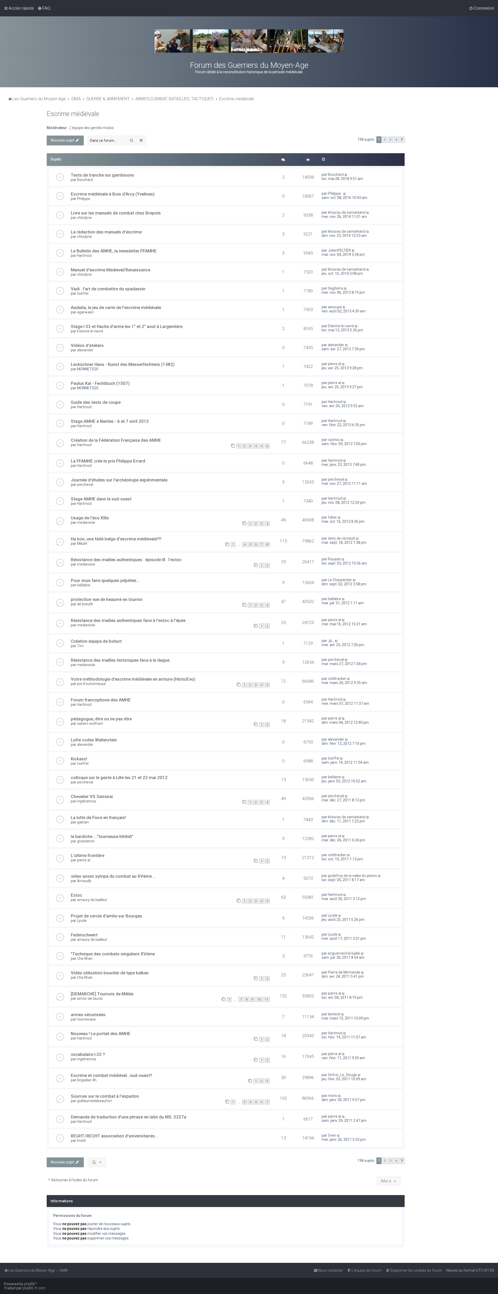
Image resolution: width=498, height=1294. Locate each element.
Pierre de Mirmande (344, 972)
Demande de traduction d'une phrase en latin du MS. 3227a (128, 1116)
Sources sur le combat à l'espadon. (105, 1096)
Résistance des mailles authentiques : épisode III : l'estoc (126, 559)
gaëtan (83, 822)
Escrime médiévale (73, 114)
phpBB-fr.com (34, 1288)
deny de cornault (341, 538)
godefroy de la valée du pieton (352, 876)
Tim (80, 646)
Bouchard (85, 180)
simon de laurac (90, 998)
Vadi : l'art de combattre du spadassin (108, 288)
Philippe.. (84, 199)
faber (332, 517)
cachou (334, 440)
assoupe (335, 307)
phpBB (29, 1284)
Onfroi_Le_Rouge (342, 1075)
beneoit (334, 1014)
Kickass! (79, 758)
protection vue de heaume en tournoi (106, 599)
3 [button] (390, 140)
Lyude (82, 920)
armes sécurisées (88, 1014)
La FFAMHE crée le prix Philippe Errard (108, 461)
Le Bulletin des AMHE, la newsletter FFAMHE (114, 250)
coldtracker (337, 678)
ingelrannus (86, 801)
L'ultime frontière (87, 855)
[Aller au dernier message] (346, 174)
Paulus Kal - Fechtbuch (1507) (100, 383)
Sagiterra (335, 288)
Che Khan (85, 958)
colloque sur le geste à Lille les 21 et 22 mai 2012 (119, 777)
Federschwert (84, 934)
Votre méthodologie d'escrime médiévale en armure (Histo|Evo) (133, 679)
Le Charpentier (340, 580)
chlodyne (84, 218)
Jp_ (331, 641)
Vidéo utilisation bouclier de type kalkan (110, 972)
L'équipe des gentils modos (92, 128)
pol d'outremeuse (91, 684)
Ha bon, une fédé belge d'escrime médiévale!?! (116, 538)
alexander (85, 350)
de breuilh (85, 604)
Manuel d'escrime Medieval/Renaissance (110, 269)
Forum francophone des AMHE (101, 699)
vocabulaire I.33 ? (88, 1054)
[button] (402, 140)
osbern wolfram (90, 723)
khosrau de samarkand (346, 212)
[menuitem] (44, 8)
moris (332, 1096)
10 (259, 999)
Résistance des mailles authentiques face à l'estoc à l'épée (128, 620)
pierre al (334, 364)
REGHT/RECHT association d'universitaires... (114, 1135)
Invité (81, 1140)
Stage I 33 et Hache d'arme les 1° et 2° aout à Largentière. (127, 326)
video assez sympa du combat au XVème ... (113, 876)
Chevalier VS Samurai (92, 796)
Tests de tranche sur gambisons (102, 175)
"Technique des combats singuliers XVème (113, 953)
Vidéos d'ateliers (87, 345)
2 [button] (385, 140)
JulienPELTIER (339, 250)
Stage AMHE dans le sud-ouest (101, 498)
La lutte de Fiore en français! (98, 817)
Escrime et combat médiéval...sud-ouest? (111, 1075)
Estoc (76, 895)
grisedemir (86, 841)
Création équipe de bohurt (96, 641)
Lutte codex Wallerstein (94, 739)
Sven (332, 1135)
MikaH (82, 543)
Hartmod (84, 255)
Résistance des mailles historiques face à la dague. (120, 660)
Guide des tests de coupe (96, 402)
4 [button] (396, 140)
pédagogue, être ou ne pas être (101, 718)
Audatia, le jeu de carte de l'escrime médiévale (116, 307)
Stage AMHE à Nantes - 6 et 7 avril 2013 (110, 421)
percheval (85, 484)
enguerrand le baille (344, 953)
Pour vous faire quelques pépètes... (105, 580)
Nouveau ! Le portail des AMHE (100, 1033)
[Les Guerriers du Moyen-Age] (249, 41)
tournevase (86, 1019)
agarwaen (85, 312)
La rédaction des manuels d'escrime (106, 231)
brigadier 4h (86, 1080)
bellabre (83, 585)
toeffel (82, 293)
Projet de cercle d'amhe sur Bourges (106, 915)
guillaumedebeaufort (94, 1101)
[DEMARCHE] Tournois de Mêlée (102, 993)
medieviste (86, 522)
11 (266, 999)
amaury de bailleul (92, 900)
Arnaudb (84, 881)
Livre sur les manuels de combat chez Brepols (116, 213)
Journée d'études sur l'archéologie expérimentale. (119, 479)
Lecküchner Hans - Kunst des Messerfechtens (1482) (123, 364)
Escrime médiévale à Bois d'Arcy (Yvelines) (113, 194)
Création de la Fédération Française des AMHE (116, 440)
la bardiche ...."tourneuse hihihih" (102, 836)
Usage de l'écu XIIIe (90, 517)
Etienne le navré (90, 331)
